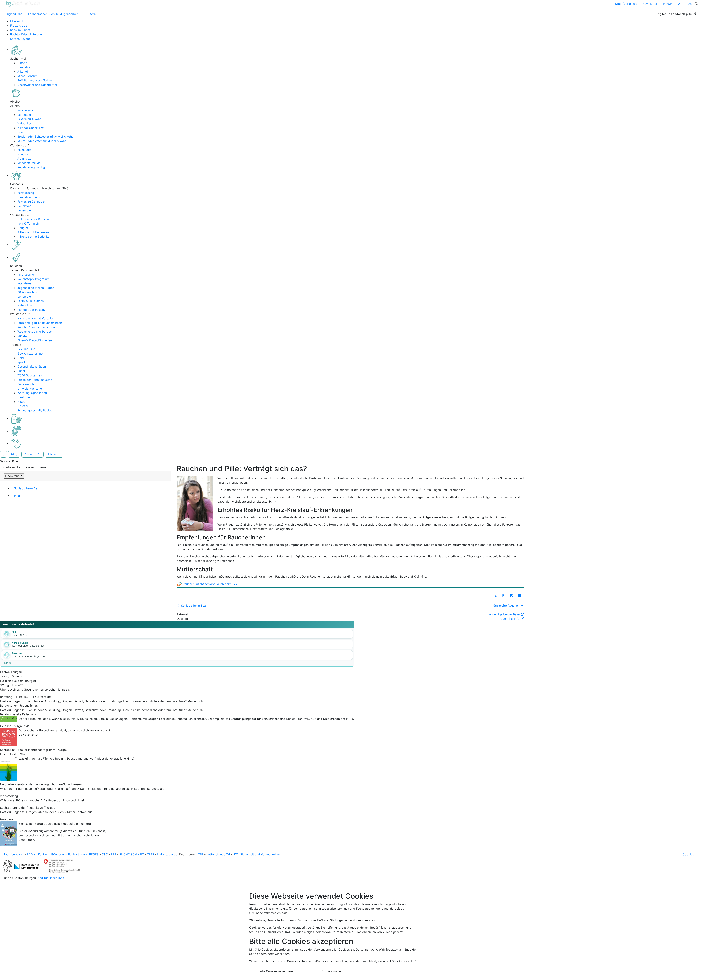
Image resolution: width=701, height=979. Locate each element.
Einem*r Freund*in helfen (34, 340)
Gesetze (23, 406)
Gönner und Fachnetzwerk (69, 854)
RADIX (31, 854)
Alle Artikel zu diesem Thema (26, 467)
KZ (236, 854)
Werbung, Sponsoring (32, 393)
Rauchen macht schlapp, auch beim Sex (210, 584)
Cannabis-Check (28, 197)
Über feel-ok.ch (626, 3)
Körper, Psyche (20, 39)
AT (680, 3)
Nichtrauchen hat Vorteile (35, 318)
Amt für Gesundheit (50, 878)
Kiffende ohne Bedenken (34, 236)
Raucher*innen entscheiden (36, 327)
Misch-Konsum (27, 76)
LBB (113, 854)
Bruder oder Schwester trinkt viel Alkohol (45, 136)
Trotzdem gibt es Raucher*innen (39, 323)
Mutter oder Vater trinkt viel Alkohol (42, 141)
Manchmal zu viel (29, 163)
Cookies (688, 854)
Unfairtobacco (167, 854)
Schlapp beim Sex (26, 488)
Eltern (92, 14)
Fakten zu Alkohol (29, 119)
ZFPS (150, 854)
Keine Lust (24, 150)
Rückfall (22, 336)
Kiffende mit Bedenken (33, 232)
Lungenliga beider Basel (503, 614)
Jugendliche (14, 14)
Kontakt (43, 854)
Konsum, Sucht (20, 30)
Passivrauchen (27, 384)
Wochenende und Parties (34, 331)
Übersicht (16, 21)
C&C (105, 854)
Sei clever (24, 206)
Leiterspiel (24, 114)
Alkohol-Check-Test (31, 128)
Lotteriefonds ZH (218, 854)
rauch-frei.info (510, 618)
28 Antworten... (28, 292)
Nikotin (22, 63)
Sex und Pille (26, 349)
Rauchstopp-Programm (33, 279)
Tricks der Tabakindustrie (34, 380)
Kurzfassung (25, 110)
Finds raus (12, 476)
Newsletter (649, 3)
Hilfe (14, 454)
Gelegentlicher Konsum (33, 219)
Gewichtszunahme (30, 353)
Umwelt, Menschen (30, 388)
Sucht (21, 371)
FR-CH (667, 3)
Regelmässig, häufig (31, 167)
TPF (200, 854)
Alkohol (22, 71)
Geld (20, 358)
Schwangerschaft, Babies (34, 410)
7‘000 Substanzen (29, 375)
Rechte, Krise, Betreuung (27, 34)
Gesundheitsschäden (31, 366)
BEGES (94, 854)
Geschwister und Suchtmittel (37, 85)
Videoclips (24, 123)
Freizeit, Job (18, 25)
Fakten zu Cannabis (31, 201)
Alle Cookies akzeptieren (277, 971)
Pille (17, 495)
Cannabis (23, 67)
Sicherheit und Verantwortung (260, 854)
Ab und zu (24, 158)
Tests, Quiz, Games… (31, 301)
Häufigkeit (24, 397)
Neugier (22, 154)
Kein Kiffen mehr (28, 223)
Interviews (24, 283)
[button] (495, 595)
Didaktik (30, 454)
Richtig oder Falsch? (31, 309)
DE (690, 3)
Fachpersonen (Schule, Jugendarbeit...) (55, 14)
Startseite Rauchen (506, 605)
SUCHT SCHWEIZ (131, 854)
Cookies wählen (331, 971)
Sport (21, 362)
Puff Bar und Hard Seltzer (35, 80)
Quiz (20, 132)
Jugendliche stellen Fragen (35, 288)
